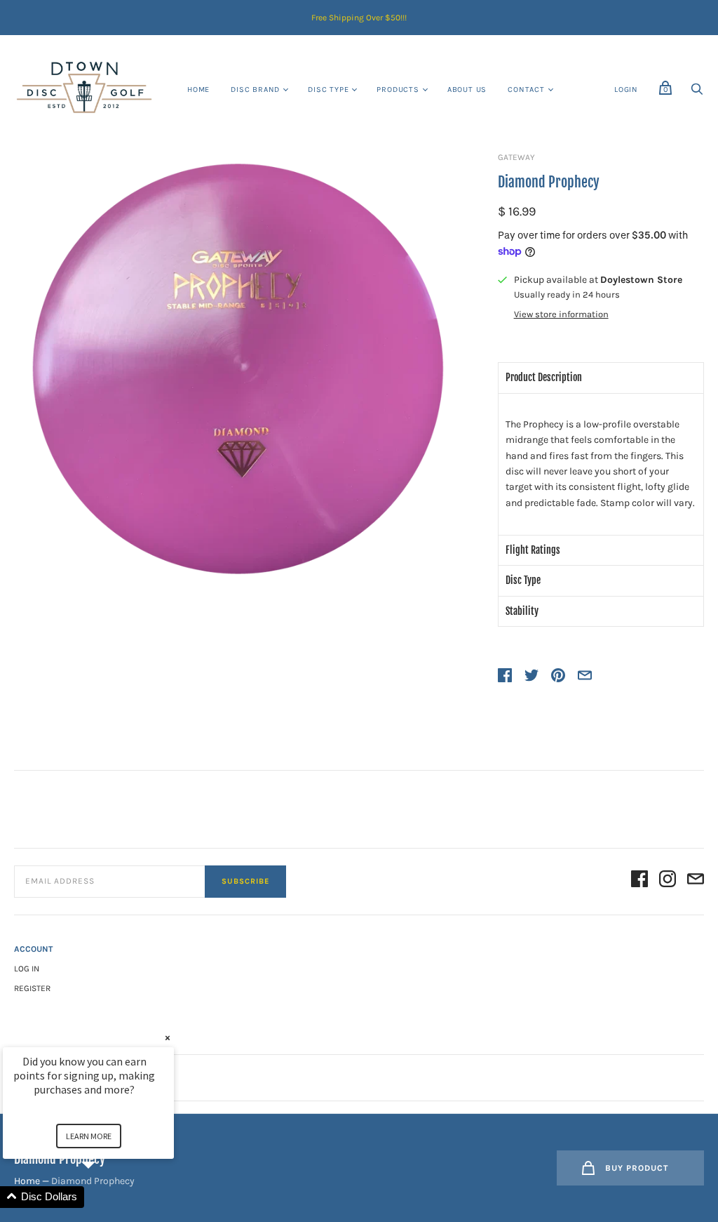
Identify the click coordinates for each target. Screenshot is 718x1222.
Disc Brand (255, 89)
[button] (105, 1197)
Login (626, 89)
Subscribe (245, 881)
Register (32, 988)
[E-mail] (695, 881)
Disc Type (328, 89)
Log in (26, 969)
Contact (526, 89)
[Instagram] (667, 881)
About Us (467, 89)
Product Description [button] (544, 377)
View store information (561, 314)
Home (198, 89)
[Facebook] (639, 881)
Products (398, 89)
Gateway (516, 157)
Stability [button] (522, 611)
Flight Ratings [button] (533, 550)
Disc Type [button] (523, 580)
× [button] (167, 1037)
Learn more (88, 1136)
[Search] (697, 93)
